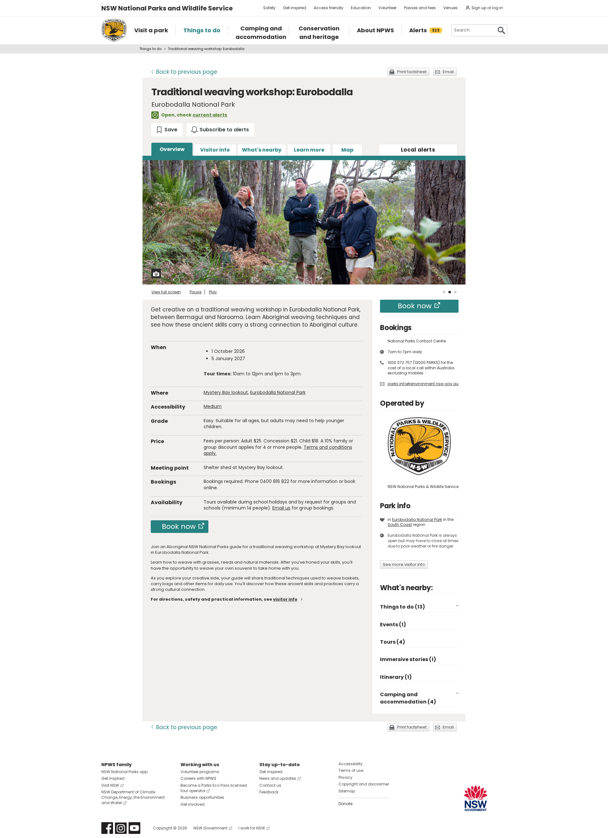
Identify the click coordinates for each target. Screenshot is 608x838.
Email (448, 72)
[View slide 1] (444, 292)
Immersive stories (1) (408, 659)
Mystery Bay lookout (226, 392)
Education (361, 7)
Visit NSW (110, 785)
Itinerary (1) (396, 677)
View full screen (166, 292)
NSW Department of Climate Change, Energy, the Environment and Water (133, 797)
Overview (172, 149)
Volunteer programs (199, 771)
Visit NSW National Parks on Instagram (121, 828)
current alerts (210, 115)
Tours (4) (392, 642)
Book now (179, 526)
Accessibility (351, 763)
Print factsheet (412, 72)
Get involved (192, 804)
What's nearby (262, 149)
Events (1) (393, 624)
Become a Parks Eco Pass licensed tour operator (213, 788)
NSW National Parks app (124, 771)
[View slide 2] (449, 292)
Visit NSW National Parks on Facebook (107, 828)
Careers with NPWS (198, 778)
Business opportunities (202, 797)
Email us (281, 508)
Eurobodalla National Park (278, 392)
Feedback (268, 792)
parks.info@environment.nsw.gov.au (423, 383)
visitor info (285, 599)
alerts (418, 149)
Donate (345, 803)
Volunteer (387, 7)
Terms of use (351, 770)
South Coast (400, 524)
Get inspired (294, 7)
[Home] (114, 30)
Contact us (270, 785)
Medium (213, 406)
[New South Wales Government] (475, 798)
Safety (269, 7)
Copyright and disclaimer (364, 784)
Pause (195, 292)
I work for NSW (251, 828)
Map (347, 149)
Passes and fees (420, 7)
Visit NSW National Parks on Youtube (134, 828)
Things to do (150, 48)
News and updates (277, 778)
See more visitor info (404, 564)
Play (213, 292)
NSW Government (210, 828)
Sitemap (347, 791)
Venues (450, 7)
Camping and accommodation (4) (408, 698)
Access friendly (328, 7)
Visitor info (215, 149)
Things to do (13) (402, 606)
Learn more (309, 149)
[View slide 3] (455, 292)
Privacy (345, 777)
